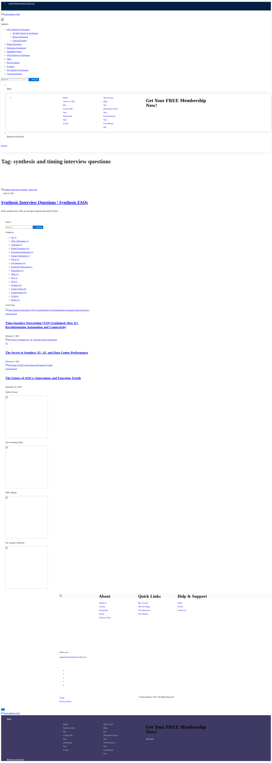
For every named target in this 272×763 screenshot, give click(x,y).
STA (14, 282)
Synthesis (16, 285)
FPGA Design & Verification (18, 55)
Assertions (16, 245)
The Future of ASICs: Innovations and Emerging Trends (43, 378)
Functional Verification (21, 267)
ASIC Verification (19, 241)
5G (13, 237)
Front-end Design (19, 41)
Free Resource (18, 263)
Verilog (15, 300)
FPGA (15, 260)
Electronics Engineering (16, 48)
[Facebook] (66, 685)
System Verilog (18, 289)
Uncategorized (18, 293)
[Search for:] (14, 79)
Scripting (10, 66)
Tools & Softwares (14, 74)
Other (9, 59)
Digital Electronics (14, 44)
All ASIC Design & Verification (25, 33)
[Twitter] (66, 681)
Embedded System (14, 52)
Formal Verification (20, 256)
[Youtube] (66, 678)
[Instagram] (66, 674)
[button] (182, 113)
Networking (17, 271)
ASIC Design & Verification (18, 30)
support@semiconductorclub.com (73, 657)
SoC (14, 278)
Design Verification (20, 37)
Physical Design (13, 63)
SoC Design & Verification (17, 70)
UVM (15, 296)
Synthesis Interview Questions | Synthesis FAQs (44, 202)
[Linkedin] (66, 670)
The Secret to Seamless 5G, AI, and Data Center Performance (46, 352)
